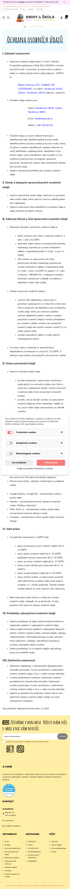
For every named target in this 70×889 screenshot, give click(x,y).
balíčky (22, 2)
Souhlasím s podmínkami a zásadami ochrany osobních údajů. (27, 742)
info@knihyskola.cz (13, 826)
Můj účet (39, 9)
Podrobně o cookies (12, 857)
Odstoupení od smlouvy (10, 862)
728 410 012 (9, 820)
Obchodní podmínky (12, 848)
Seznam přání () (11, 9)
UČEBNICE (32, 841)
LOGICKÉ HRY (33, 848)
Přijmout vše (51, 462)
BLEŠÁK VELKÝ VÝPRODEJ (33, 856)
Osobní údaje (56, 845)
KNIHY (30, 845)
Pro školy (8, 870)
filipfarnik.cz (58, 885)
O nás (23, 9)
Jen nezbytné (19, 462)
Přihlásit (62, 736)
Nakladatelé (32, 861)
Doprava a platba (11, 867)
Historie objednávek (58, 848)
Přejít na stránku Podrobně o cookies (35, 468)
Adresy (53, 851)
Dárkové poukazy (34, 851)
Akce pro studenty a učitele (12, 875)
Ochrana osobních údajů (12, 853)
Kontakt (31, 9)
